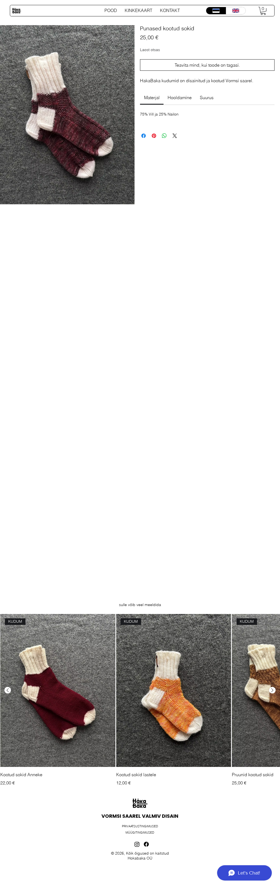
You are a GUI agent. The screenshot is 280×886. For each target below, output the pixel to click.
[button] (263, 11)
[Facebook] (146, 844)
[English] (236, 10)
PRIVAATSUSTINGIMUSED (140, 826)
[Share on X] (174, 135)
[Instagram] (137, 844)
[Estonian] (216, 10)
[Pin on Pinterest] (154, 135)
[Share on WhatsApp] (164, 135)
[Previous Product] (7, 690)
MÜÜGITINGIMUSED (140, 832)
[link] (152, 97)
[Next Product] (272, 690)
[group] (140, 700)
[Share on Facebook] (143, 135)
